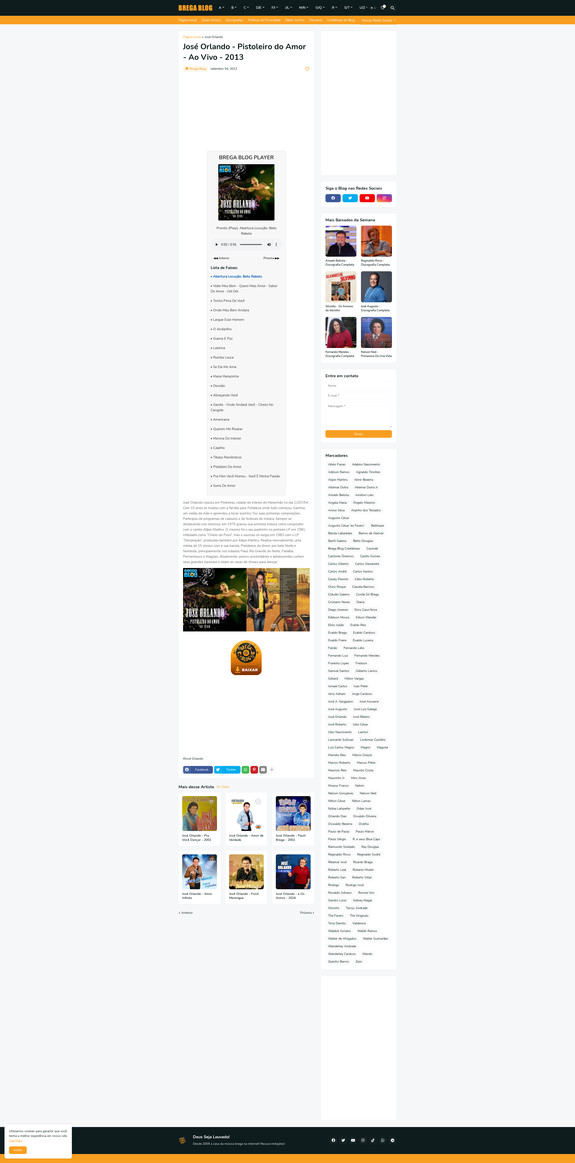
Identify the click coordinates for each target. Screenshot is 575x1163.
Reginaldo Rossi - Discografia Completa (375, 263)
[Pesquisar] (392, 8)
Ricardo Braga (362, 862)
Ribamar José (337, 862)
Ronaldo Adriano (340, 893)
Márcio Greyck (362, 755)
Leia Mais (15, 1140)
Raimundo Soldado (341, 847)
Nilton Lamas (361, 801)
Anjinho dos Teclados (366, 510)
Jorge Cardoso (362, 694)
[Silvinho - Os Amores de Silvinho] (340, 286)
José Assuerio (369, 701)
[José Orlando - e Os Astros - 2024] (293, 871)
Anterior (187, 913)
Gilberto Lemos (366, 671)
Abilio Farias (336, 464)
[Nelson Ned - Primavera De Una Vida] (376, 332)
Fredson (361, 663)
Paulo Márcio (365, 831)
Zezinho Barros (338, 961)
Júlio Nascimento (340, 732)
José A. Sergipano (340, 701)
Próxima (306, 913)
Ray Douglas (370, 847)
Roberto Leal (337, 870)
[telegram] (392, 1140)
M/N (302, 7)
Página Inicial (188, 20)
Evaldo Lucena (363, 640)
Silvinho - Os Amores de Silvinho (339, 308)
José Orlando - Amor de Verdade (246, 838)
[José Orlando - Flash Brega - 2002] (293, 813)
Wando (367, 954)
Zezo (359, 961)
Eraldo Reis (358, 625)
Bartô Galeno (337, 541)
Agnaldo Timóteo (368, 472)
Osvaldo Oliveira (364, 816)
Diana (360, 602)
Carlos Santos (363, 571)
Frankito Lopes (338, 663)
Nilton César (336, 801)
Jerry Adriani (336, 694)
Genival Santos (338, 671)
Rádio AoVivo (295, 20)
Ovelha (364, 824)
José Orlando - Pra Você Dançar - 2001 (196, 838)
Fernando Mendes (367, 655)
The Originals (359, 916)
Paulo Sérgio (337, 839)
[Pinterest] (254, 770)
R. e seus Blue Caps (366, 839)
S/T (346, 7)
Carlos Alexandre (367, 564)
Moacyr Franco (338, 786)
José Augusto (337, 709)
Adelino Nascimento (366, 464)
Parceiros (316, 20)
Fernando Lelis (354, 648)
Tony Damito (337, 923)
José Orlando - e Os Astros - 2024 (290, 896)
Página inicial (192, 37)
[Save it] (307, 68)
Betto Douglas (363, 541)
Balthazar (377, 525)
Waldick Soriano (339, 931)
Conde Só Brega (367, 594)
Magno (365, 747)
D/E (258, 7)
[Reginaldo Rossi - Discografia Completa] (376, 241)
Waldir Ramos (367, 931)
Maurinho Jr (336, 778)
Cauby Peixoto (338, 579)
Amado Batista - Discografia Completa (339, 263)
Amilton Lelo (364, 495)
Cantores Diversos (341, 556)
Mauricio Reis (337, 770)
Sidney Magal (362, 900)
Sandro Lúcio (337, 900)
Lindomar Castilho (373, 740)
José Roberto (337, 724)
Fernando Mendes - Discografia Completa (339, 354)
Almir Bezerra (363, 480)
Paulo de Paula (338, 831)
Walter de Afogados (342, 938)
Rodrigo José (355, 885)
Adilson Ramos (338, 472)
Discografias (234, 20)
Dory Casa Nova (365, 610)
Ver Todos (222, 787)
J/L (287, 7)
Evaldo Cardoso (364, 633)
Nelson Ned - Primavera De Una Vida (376, 354)
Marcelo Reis (337, 755)
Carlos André (337, 571)
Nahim (359, 786)
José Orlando (214, 37)
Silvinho (333, 908)
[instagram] (384, 198)
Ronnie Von (366, 893)
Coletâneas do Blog (341, 20)
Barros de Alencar (371, 533)
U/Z (362, 7)
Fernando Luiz (338, 655)
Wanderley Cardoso (342, 954)
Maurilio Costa (363, 770)
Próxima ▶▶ (271, 258)
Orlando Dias (337, 816)
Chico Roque (337, 587)
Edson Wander (366, 617)
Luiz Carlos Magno (341, 747)
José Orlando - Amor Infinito (197, 896)
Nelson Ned (368, 793)
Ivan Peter (361, 686)
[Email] (263, 770)
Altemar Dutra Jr (366, 487)
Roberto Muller (363, 870)
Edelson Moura (338, 617)
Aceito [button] (17, 1150)
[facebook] (333, 198)
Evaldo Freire (337, 640)
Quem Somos (211, 20)
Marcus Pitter (366, 763)
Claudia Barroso (363, 587)
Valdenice (359, 923)
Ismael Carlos (337, 686)
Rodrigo (333, 885)
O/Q (319, 7)
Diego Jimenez (338, 610)
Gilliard (333, 678)
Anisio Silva (336, 510)
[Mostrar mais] (272, 770)
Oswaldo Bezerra (340, 824)
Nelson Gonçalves (340, 793)
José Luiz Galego (365, 709)
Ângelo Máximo (364, 503)
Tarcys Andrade (356, 908)
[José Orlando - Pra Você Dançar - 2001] (199, 813)
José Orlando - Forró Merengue (244, 896)
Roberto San (337, 877)
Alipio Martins (338, 480)
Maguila (382, 747)
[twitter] (350, 198)
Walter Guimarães (375, 938)
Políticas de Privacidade (264, 20)
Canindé (372, 548)
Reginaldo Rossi (339, 854)
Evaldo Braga (337, 633)
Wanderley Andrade (342, 946)
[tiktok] (373, 1140)
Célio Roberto (364, 579)
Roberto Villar (362, 877)
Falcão (332, 648)
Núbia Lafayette (339, 808)
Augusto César (338, 518)
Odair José (364, 808)
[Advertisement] (246, 109)
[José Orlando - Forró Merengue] (246, 871)
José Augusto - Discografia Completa (375, 308)
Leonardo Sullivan (341, 740)
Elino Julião (336, 625)
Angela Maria (337, 503)
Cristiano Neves (339, 602)
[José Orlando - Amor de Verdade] (246, 813)
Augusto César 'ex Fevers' (346, 525)
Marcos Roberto (339, 763)
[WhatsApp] (245, 770)
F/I (273, 7)
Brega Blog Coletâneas (344, 548)
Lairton (363, 732)
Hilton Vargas (354, 678)
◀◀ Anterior (221, 258)
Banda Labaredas (340, 533)
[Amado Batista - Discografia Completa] (340, 241)
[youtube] (367, 198)
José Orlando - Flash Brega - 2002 (291, 838)
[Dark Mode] (373, 8)
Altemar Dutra (338, 487)
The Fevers (335, 916)
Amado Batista (338, 495)
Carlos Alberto (338, 564)
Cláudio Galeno (338, 594)
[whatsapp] (383, 1140)
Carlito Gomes (370, 556)
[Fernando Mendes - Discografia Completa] (340, 332)
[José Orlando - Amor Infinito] (199, 871)
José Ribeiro (361, 717)
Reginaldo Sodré (368, 854)
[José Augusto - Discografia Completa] (376, 286)
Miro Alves (358, 778)
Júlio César (360, 724)
